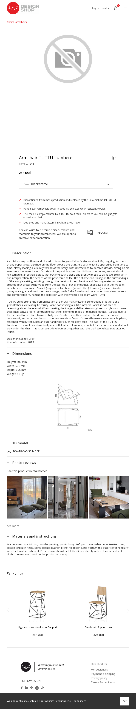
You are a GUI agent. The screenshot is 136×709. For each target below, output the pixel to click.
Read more (80, 700)
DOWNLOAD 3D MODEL (27, 451)
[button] (7, 610)
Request (103, 232)
